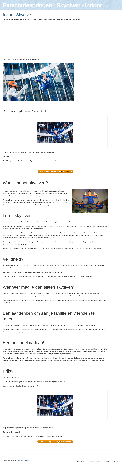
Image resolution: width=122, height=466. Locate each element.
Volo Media (18, 460)
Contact (99, 461)
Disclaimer (80, 461)
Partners (26, 460)
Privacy (107, 461)
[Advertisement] (55, 40)
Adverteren (90, 461)
